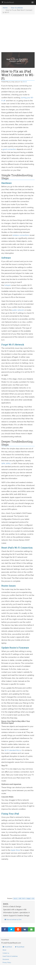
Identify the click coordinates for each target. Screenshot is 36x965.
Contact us (6, 953)
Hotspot (28, 898)
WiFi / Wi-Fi (22, 898)
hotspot (7, 285)
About (4, 950)
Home (5, 8)
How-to (15, 898)
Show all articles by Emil (13, 919)
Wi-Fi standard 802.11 (12, 750)
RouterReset (9, 2)
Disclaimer (6, 959)
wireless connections (20, 235)
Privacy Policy (7, 962)
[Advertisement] (18, 34)
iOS (33, 898)
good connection (9, 149)
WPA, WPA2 (6, 463)
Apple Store (15, 850)
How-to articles (17, 8)
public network (18, 310)
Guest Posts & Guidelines (10, 956)
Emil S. (25, 82)
